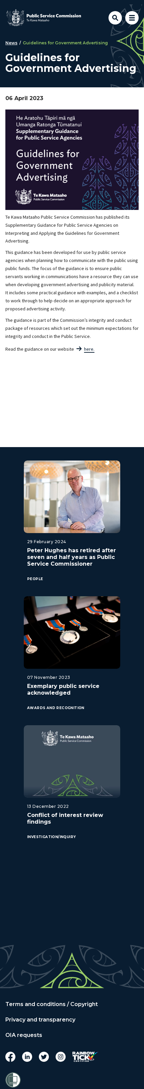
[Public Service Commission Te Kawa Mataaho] (43, 17)
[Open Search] (115, 18)
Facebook (10, 1057)
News (11, 42)
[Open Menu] (132, 18)
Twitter (44, 1057)
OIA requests (23, 1035)
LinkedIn (27, 1057)
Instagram (61, 1057)
